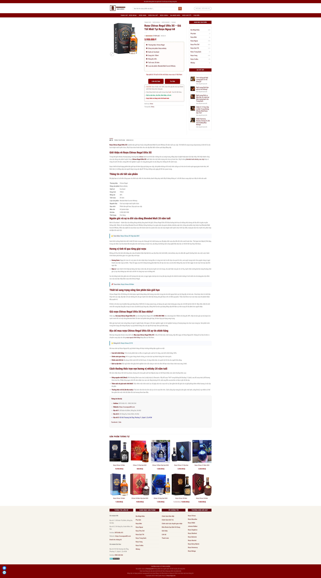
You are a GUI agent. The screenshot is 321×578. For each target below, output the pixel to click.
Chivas (174, 22)
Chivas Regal (161, 45)
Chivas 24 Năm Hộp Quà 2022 (139, 498)
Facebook (114, 422)
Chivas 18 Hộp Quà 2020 (160, 498)
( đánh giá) (156, 36)
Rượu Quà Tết (186, 15)
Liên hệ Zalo (156, 81)
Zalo (120, 422)
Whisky (193, 63)
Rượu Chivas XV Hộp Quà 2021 (130, 236)
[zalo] (4, 572)
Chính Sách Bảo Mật (168, 516)
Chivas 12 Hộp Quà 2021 (140, 465)
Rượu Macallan (192, 519)
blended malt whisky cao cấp (195, 159)
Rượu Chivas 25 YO (127, 343)
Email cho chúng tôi (116, 540)
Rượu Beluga (192, 551)
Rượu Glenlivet (192, 533)
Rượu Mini (194, 37)
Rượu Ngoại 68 (171, 575)
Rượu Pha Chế (153, 15)
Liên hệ (164, 534)
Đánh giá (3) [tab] (129, 140)
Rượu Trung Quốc (196, 52)
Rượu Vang (142, 15)
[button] (112, 54)
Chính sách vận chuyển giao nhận (172, 524)
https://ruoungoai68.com (127, 407)
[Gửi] (180, 8)
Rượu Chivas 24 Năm (202, 498)
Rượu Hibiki (191, 523)
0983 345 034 (119, 555)
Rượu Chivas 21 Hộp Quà (181, 465)
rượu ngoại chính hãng (133, 337)
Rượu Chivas (192, 516)
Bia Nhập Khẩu (175, 15)
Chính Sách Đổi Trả (167, 520)
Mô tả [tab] (111, 140)
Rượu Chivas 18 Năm (119, 498)
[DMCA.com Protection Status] (115, 559)
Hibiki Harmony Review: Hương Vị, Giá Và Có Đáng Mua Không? (203, 122)
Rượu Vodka (164, 15)
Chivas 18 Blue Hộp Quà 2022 (160, 465)
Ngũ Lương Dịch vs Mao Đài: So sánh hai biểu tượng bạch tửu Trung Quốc (202, 98)
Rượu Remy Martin (193, 544)
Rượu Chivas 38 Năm (127, 284)
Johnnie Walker (192, 526)
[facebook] (4, 568)
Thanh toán (165, 538)
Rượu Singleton (192, 530)
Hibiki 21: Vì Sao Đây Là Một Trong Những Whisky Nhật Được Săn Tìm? (202, 110)
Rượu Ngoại (133, 15)
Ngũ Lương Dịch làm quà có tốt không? (202, 88)
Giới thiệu (165, 531)
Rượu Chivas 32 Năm (119, 465)
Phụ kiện (196, 15)
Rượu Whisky (166, 22)
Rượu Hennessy (193, 547)
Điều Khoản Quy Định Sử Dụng (171, 527)
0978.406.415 (119, 533)
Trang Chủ (124, 15)
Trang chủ (147, 22)
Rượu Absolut (192, 540)
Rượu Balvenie (192, 537)
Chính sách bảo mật (180, 573)
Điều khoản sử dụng (167, 573)
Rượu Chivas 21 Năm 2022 (202, 465)
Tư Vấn (172, 81)
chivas (141, 157)
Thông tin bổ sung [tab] (119, 140)
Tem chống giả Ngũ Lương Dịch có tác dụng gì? (202, 79)
